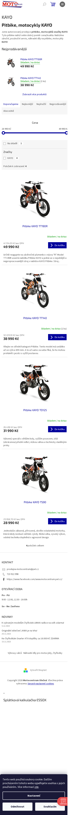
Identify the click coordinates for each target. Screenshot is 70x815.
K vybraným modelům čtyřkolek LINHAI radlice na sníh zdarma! (33, 623)
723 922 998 (13, 574)
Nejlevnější (27, 104)
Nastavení (34, 796)
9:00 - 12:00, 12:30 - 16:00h (14, 599)
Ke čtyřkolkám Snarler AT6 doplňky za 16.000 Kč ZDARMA (30, 638)
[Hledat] (44, 4)
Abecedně (8, 111)
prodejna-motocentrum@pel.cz (23, 569)
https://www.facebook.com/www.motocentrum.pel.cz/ (34, 579)
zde (36, 787)
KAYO (12, 158)
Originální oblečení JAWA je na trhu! (19, 630)
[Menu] (62, 4)
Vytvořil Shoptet (38, 670)
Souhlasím (50, 807)
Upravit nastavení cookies (41, 683)
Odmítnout (17, 807)
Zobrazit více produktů (34, 94)
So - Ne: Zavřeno (11, 606)
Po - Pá (6, 595)
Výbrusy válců (15, 653)
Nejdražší (41, 104)
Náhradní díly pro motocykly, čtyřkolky (42, 653)
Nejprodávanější (58, 104)
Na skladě (14, 143)
